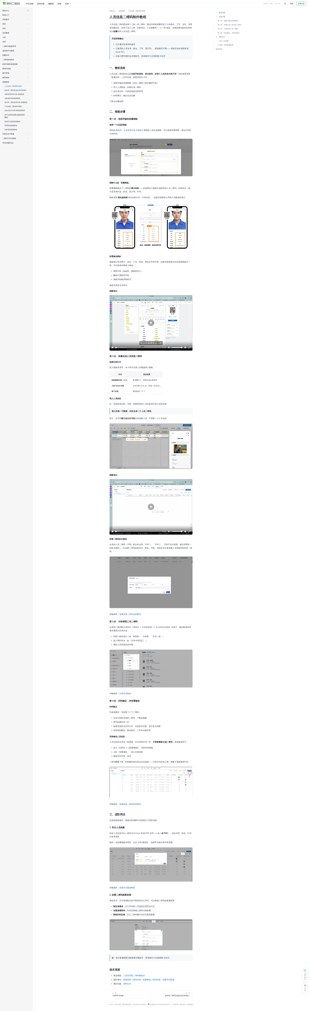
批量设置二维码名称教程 (130, 614)
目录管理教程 (125, 693)
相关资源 (219, 49)
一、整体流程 (220, 12)
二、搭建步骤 (220, 17)
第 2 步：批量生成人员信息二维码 (229, 25)
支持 (67, 3)
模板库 (51, 3)
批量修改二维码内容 (152, 979)
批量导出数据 (168, 979)
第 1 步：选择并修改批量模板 (228, 21)
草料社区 (127, 983)
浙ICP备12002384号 (139, 1004)
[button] (15, 15)
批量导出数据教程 (127, 887)
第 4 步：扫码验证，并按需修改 (229, 33)
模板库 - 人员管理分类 (125, 130)
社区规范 (190, 1004)
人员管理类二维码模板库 (134, 975)
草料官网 (175, 1004)
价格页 (162, 56)
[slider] (138, 347)
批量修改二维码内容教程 (130, 804)
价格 (59, 3)
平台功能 (29, 3)
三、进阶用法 (220, 37)
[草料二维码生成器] (11, 3)
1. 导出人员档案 (223, 41)
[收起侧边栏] (28, 10)
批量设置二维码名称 (132, 979)
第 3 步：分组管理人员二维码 (228, 29)
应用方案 (40, 3)
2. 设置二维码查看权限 (225, 45)
